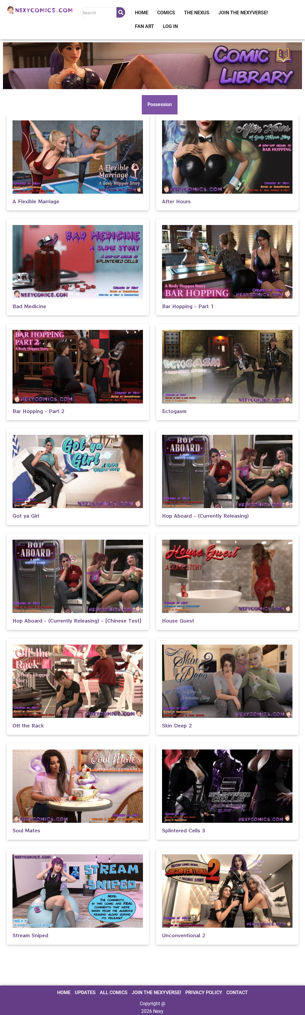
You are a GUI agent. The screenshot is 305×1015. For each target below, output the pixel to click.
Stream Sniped (30, 935)
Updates (85, 992)
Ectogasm (174, 411)
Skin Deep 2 (177, 725)
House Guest (178, 620)
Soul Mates (26, 830)
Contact (237, 992)
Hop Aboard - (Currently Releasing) (205, 515)
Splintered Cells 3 (183, 830)
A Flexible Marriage (36, 201)
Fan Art (144, 26)
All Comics (113, 992)
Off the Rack (28, 725)
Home (141, 12)
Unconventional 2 (183, 935)
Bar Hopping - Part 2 (38, 411)
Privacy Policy (203, 992)
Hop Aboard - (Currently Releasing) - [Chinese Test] (77, 620)
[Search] (120, 12)
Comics (166, 12)
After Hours (176, 201)
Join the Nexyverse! (243, 12)
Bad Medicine (29, 306)
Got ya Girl (26, 515)
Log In (170, 26)
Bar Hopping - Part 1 (188, 306)
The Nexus (196, 12)
